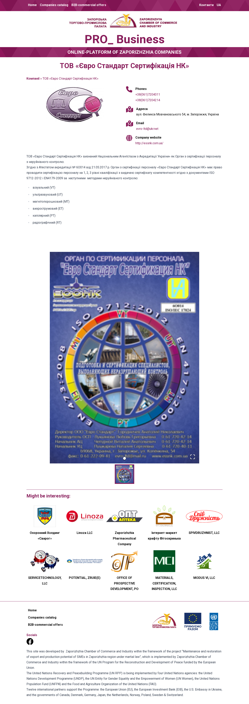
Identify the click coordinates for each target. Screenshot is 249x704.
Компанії (32, 78)
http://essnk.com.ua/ (149, 143)
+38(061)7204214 (147, 100)
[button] (124, 357)
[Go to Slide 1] (124, 458)
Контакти (206, 5)
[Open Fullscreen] (192, 456)
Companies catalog (54, 5)
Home (32, 5)
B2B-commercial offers (88, 5)
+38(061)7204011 (147, 94)
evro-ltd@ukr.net (147, 129)
